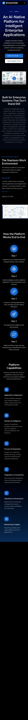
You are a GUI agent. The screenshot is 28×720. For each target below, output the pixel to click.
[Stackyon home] (10, 3)
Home (10, 11)
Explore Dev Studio (12, 56)
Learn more (5, 191)
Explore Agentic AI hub (14, 61)
